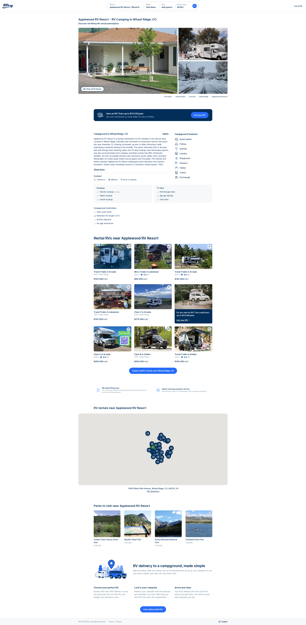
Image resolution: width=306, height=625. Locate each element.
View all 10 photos (93, 89)
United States (180, 97)
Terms (111, 622)
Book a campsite (130, 180)
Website (114, 180)
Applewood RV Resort (220, 97)
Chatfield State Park (195, 539)
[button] (125, 6)
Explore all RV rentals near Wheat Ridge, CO (153, 371)
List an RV (298, 6)
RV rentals (168, 97)
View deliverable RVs (153, 609)
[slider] (143, 274)
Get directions (153, 491)
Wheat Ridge (203, 97)
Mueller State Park (132, 539)
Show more (99, 169)
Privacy (119, 622)
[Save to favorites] (128, 247)
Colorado (192, 97)
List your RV (199, 115)
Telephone (101, 180)
